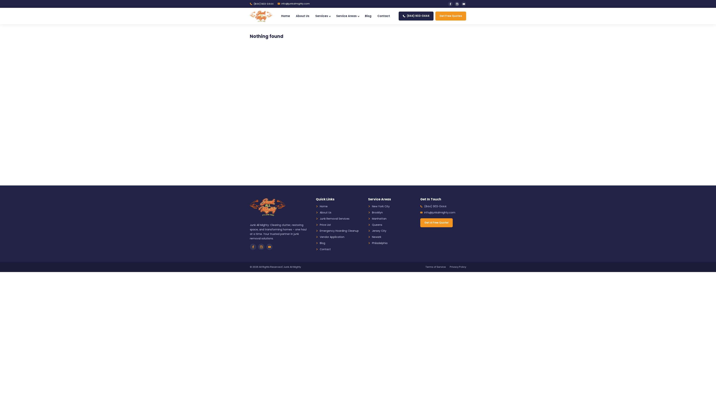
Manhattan (379, 219)
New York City (381, 206)
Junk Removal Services (334, 219)
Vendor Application (332, 237)
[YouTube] (463, 3)
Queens (377, 225)
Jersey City (379, 231)
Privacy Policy (458, 267)
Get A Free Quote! (436, 222)
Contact (383, 16)
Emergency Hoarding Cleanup (339, 231)
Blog (368, 16)
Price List (325, 225)
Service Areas (346, 16)
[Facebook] (450, 3)
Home (285, 16)
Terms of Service (435, 267)
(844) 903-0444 (264, 4)
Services (321, 16)
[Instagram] (457, 3)
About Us (302, 16)
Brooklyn (377, 212)
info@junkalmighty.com (295, 3)
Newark (376, 237)
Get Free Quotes (450, 16)
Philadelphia (379, 243)
